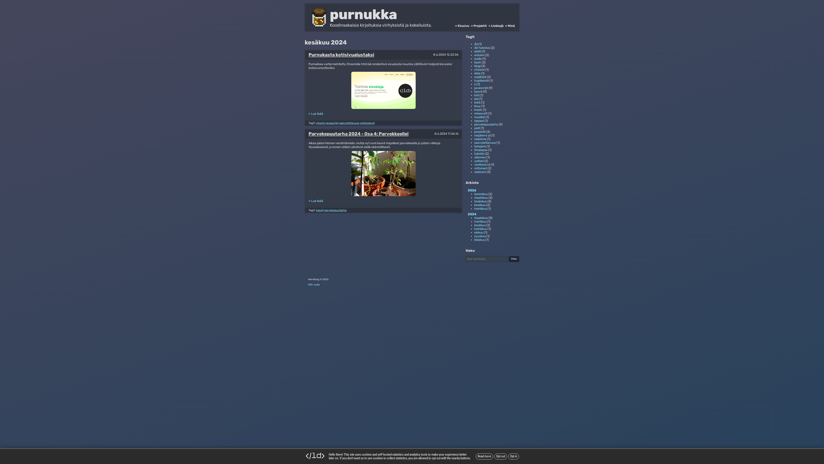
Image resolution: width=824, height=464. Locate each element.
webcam (480, 172)
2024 (472, 214)
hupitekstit (481, 80)
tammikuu (481, 194)
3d (476, 44)
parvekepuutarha (335, 210)
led (476, 99)
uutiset (479, 161)
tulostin (479, 154)
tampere (480, 146)
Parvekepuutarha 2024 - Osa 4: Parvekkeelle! (359, 133)
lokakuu (479, 240)
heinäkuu (480, 209)
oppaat (479, 121)
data (477, 73)
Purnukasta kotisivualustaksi (341, 54)
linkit (477, 102)
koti (476, 95)
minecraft (481, 113)
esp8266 (480, 77)
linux (477, 106)
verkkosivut (367, 123)
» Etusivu (462, 26)
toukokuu (480, 201)
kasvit (320, 210)
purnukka (363, 14)
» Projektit (479, 26)
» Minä (510, 26)
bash (477, 62)
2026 (472, 190)
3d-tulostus (482, 48)
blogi (477, 66)
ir (475, 84)
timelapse (481, 150)
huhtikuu (480, 221)
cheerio (321, 123)
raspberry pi (482, 135)
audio (478, 59)
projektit (480, 132)
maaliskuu (481, 198)
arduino (479, 55)
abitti (477, 51)
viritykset (480, 168)
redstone (480, 139)
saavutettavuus (349, 123)
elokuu (478, 232)
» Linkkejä (496, 26)
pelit (477, 128)
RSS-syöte (314, 284)
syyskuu (480, 236)
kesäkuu (480, 205)
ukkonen (480, 157)
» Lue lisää (316, 114)
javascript (332, 123)
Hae (514, 259)
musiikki (479, 117)
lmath (478, 110)
